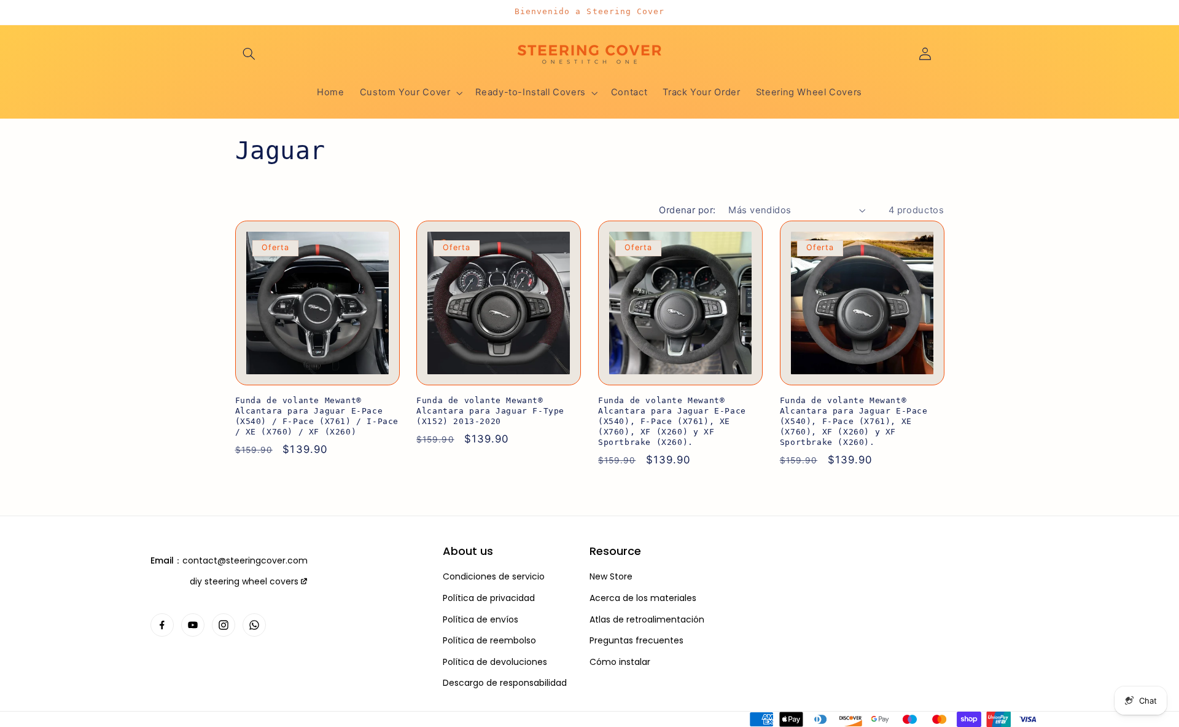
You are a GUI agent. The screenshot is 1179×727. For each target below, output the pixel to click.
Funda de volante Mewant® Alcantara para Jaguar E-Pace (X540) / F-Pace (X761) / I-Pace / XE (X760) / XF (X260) (317, 416)
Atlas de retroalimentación (647, 620)
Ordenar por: (687, 210)
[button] (249, 53)
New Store (611, 577)
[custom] (162, 625)
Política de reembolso (489, 640)
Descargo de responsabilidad (505, 683)
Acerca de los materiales (643, 598)
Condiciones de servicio (494, 577)
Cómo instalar (620, 662)
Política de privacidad (489, 598)
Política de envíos (480, 620)
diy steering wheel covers (244, 581)
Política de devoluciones (495, 662)
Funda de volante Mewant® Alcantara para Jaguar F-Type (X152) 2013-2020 (490, 411)
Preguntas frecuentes (636, 640)
